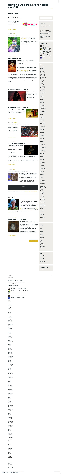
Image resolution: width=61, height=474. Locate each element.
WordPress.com (42, 261)
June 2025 (42, 80)
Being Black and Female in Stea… (47, 52)
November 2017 (43, 166)
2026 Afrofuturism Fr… (46, 48)
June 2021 (42, 132)
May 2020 (41, 142)
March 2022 (42, 120)
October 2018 (42, 150)
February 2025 (42, 86)
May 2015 (41, 211)
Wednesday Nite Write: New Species (44, 34)
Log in (41, 256)
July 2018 (41, 154)
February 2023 (42, 105)
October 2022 (42, 110)
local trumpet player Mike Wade (13, 146)
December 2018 (43, 147)
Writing (41, 247)
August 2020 (42, 138)
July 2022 (41, 114)
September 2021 (43, 127)
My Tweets (42, 269)
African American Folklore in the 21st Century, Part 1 (18, 124)
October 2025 (42, 75)
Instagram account (31, 209)
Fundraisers (42, 235)
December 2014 (43, 219)
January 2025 (42, 87)
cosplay (41, 231)
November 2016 (43, 184)
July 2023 (41, 99)
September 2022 (43, 111)
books (41, 228)
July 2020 (41, 139)
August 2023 (42, 98)
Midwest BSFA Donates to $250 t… (47, 56)
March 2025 (42, 84)
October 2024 (42, 90)
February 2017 (42, 180)
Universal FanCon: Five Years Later (15, 17)
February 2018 (42, 162)
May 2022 (41, 117)
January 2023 (42, 107)
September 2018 (43, 151)
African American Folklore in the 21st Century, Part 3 (18, 89)
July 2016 (41, 190)
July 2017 (41, 172)
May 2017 (41, 175)
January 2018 (42, 163)
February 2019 (42, 144)
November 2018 (43, 148)
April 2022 (42, 119)
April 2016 (42, 195)
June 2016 (42, 192)
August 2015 (42, 207)
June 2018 (42, 156)
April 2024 (42, 95)
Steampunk (42, 244)
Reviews (41, 241)
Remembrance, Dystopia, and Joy (14, 35)
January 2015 (42, 217)
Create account (42, 255)
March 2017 (42, 178)
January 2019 (42, 145)
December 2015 (43, 201)
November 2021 (43, 125)
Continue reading (12, 29)
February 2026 (42, 72)
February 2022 (42, 122)
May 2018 (41, 157)
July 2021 (41, 130)
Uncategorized (42, 246)
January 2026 (42, 74)
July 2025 (41, 78)
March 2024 (42, 96)
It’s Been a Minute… (12, 197)
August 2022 (42, 113)
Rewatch (41, 243)
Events (41, 232)
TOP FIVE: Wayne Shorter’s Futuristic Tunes (16, 143)
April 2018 (42, 159)
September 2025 (43, 77)
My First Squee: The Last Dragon (14, 58)
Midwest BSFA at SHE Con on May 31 (45, 37)
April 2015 (42, 213)
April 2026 (42, 69)
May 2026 (41, 68)
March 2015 (42, 214)
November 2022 (43, 108)
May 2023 (41, 101)
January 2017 (42, 181)
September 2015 (43, 205)
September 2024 (43, 92)
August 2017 (42, 171)
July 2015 (41, 208)
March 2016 (42, 196)
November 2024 (43, 89)
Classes (41, 229)
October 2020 (42, 135)
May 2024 (41, 93)
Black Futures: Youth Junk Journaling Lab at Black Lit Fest (45, 31)
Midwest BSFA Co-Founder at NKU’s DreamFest (45, 28)
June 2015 (42, 210)
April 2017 (42, 177)
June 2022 (42, 116)
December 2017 (43, 165)
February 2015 (42, 216)
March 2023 (42, 104)
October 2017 (42, 168)
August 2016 (42, 189)
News (41, 240)
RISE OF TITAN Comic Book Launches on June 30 (45, 25)
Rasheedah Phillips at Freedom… (46, 47)
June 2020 (42, 141)
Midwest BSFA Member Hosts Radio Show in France (18, 171)
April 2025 (42, 83)
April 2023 (42, 102)
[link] (23, 38)
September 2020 (43, 136)
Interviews (42, 237)
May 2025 (41, 81)
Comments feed (42, 259)
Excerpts (41, 234)
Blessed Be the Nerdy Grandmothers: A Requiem (17, 219)
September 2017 (43, 169)
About (52, 8)
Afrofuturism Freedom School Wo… (46, 50)
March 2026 (42, 71)
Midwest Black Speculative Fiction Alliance (28, 5)
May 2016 (41, 193)
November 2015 (43, 202)
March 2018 (42, 160)
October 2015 (42, 204)
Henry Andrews (45, 51)
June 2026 (42, 66)
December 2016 (43, 183)
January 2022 (42, 123)
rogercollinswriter (45, 45)
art (40, 226)
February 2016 (42, 198)
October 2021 (42, 126)
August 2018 (42, 153)
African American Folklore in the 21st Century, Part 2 (18, 107)
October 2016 (42, 186)
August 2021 (42, 129)
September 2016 (43, 187)
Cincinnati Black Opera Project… (47, 58)
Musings (14, 16)
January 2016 (42, 199)
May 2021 (41, 133)
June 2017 (42, 174)
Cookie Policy (16, 472)
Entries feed (42, 258)
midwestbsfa (45, 57)
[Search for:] (59, 1)
